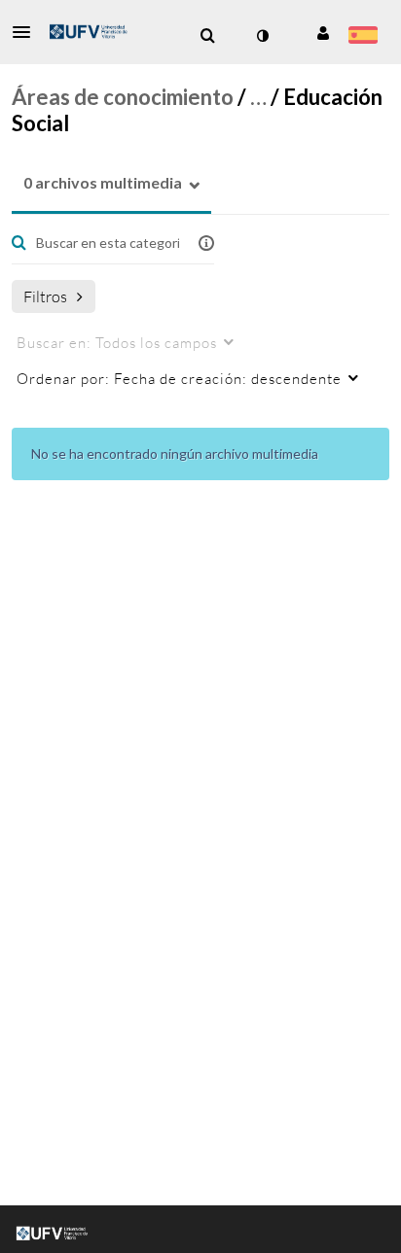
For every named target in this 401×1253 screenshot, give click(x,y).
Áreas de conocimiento (123, 97)
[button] (27, 32)
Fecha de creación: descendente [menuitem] (179, 378)
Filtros (45, 296)
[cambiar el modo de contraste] (261, 35)
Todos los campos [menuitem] (117, 342)
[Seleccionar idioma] (362, 36)
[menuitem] (207, 35)
